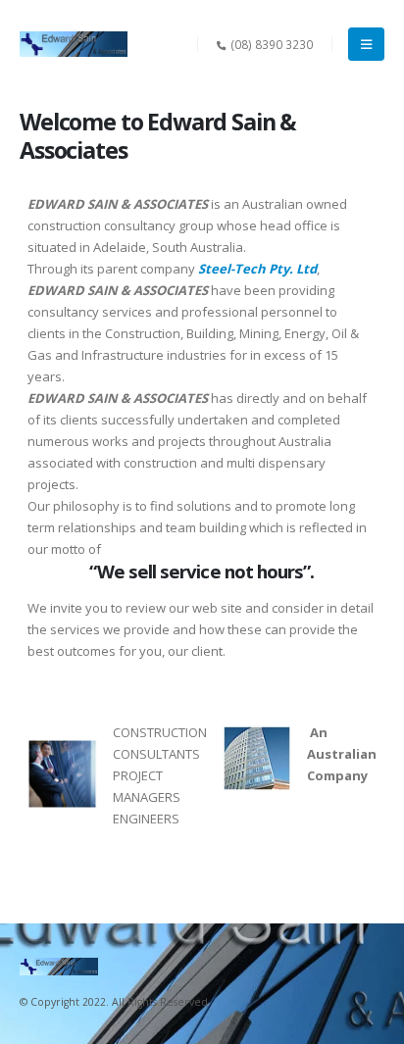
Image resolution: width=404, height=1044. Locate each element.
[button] (366, 44)
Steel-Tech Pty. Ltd (257, 268)
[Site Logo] (73, 43)
